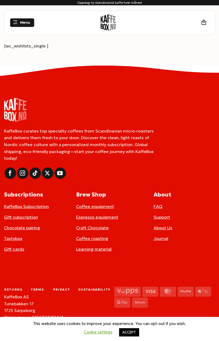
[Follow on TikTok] (35, 173)
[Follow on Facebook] (10, 173)
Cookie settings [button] (98, 332)
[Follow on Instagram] (23, 173)
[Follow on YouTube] (60, 173)
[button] (22, 22)
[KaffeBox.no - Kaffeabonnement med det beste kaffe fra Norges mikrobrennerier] (108, 22)
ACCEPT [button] (129, 332)
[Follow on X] (47, 173)
